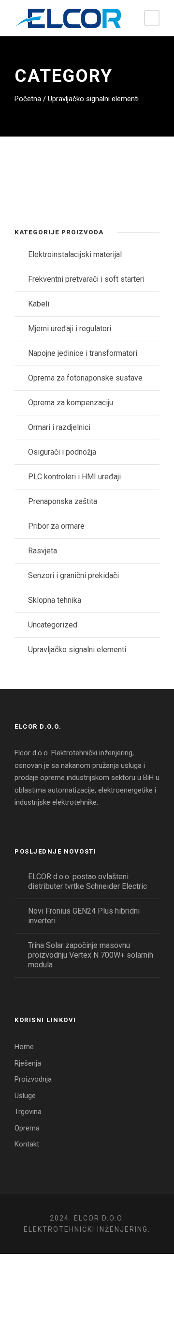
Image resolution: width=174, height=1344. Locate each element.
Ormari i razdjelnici (59, 427)
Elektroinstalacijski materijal (75, 254)
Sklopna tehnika (54, 600)
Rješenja (27, 1063)
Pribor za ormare (56, 526)
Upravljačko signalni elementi (77, 649)
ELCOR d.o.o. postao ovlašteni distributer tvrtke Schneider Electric (87, 881)
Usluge (25, 1095)
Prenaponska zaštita (62, 501)
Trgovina (28, 1111)
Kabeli (38, 303)
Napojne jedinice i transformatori (82, 353)
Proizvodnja (33, 1079)
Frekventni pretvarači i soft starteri (86, 279)
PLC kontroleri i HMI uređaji (74, 476)
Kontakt (26, 1144)
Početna (27, 98)
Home (24, 1046)
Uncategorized (52, 624)
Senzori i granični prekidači (73, 575)
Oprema (27, 1128)
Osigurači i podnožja (62, 452)
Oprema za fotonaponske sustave (85, 377)
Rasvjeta (42, 550)
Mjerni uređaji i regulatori (69, 328)
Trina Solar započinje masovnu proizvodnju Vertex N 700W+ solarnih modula (90, 955)
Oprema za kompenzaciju (70, 402)
